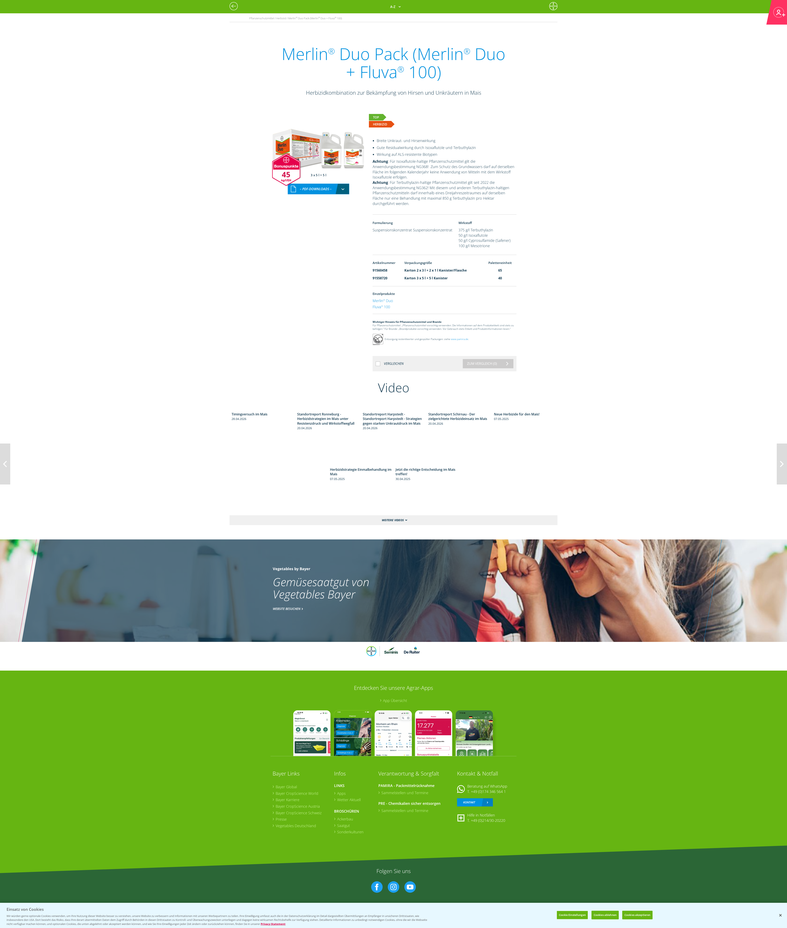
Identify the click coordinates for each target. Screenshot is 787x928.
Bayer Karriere (287, 799)
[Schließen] (780, 915)
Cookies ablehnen (605, 915)
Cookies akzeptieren (637, 915)
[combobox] (318, 189)
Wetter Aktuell (349, 799)
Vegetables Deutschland (296, 825)
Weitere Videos (393, 520)
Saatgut (343, 825)
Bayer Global (286, 786)
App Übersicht (395, 700)
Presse (281, 819)
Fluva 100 (381, 306)
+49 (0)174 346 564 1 (488, 791)
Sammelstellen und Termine (404, 792)
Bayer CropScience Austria (298, 806)
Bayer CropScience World (297, 793)
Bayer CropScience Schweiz (299, 812)
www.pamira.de (459, 339)
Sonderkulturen (350, 831)
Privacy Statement (273, 924)
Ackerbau (345, 819)
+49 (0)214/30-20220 (488, 820)
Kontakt (469, 802)
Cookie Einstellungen (572, 915)
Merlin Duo (383, 300)
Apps (341, 793)
